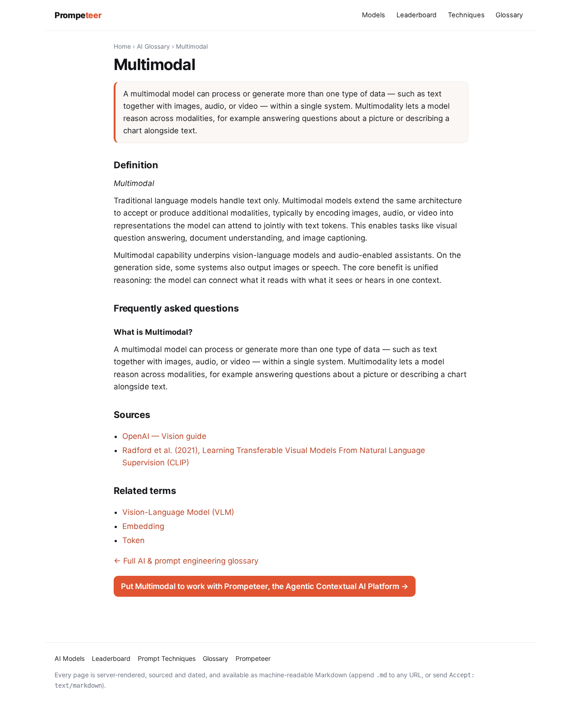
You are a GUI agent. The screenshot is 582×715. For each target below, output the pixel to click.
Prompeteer (253, 658)
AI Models (70, 658)
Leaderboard (416, 15)
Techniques (466, 15)
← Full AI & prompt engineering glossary (186, 560)
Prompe (78, 15)
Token (133, 540)
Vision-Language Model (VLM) (178, 512)
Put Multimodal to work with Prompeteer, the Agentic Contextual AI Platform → (264, 586)
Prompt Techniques (167, 658)
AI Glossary (153, 46)
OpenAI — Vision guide (164, 436)
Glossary (509, 15)
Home (122, 46)
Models (373, 15)
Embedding (143, 526)
